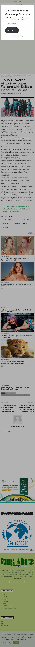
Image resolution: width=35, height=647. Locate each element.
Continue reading (17, 36)
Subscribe (10, 30)
